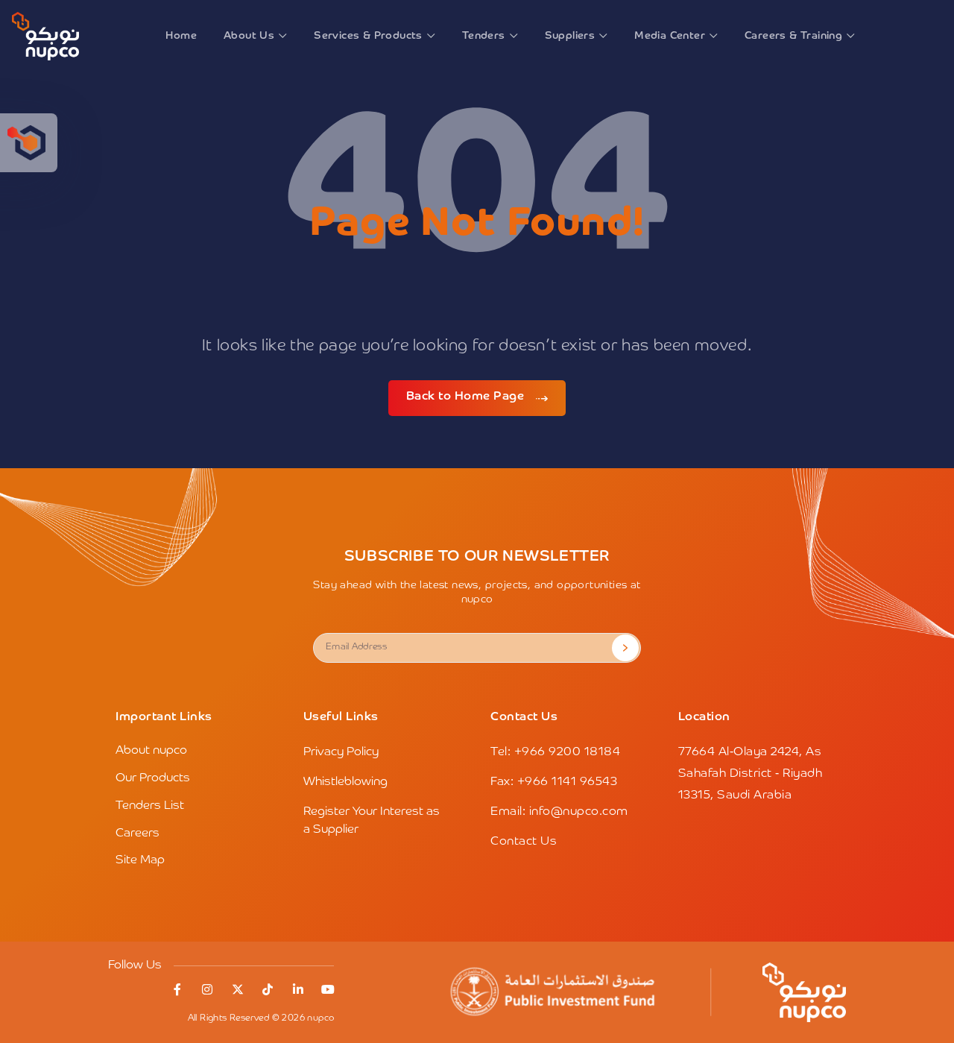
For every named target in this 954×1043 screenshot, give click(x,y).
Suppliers (570, 36)
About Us (249, 36)
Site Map (140, 860)
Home (181, 36)
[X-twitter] (238, 989)
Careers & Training (793, 36)
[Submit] (625, 647)
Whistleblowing (345, 782)
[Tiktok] (268, 989)
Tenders (483, 36)
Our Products (153, 778)
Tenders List (150, 806)
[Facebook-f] (177, 989)
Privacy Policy (341, 752)
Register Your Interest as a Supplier (371, 821)
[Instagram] (207, 989)
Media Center (669, 36)
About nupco (151, 751)
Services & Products (368, 36)
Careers (137, 833)
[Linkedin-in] (298, 989)
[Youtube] (328, 989)
